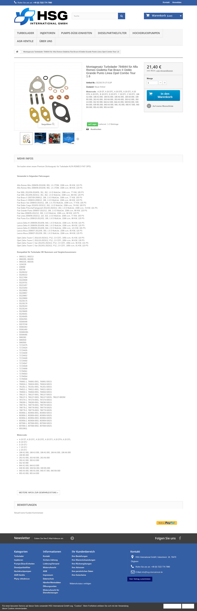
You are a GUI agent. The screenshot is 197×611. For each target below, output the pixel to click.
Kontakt (166, 2)
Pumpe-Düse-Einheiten (76, 33)
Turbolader (25, 33)
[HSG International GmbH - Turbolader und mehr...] (40, 16)
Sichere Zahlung (50, 560)
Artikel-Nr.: (91, 83)
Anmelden (176, 2)
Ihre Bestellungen (80, 556)
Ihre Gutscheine (79, 575)
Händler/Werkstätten (52, 582)
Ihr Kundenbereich (83, 551)
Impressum (48, 575)
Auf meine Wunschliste (162, 106)
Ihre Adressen (78, 567)
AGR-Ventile (25, 41)
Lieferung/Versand (51, 564)
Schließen (188, 606)
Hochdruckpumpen (146, 33)
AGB (45, 571)
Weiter (77, 138)
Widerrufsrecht (49, 567)
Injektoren (47, 33)
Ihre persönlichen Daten (82, 571)
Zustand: (90, 87)
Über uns (45, 41)
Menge (150, 78)
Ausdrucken (96, 129)
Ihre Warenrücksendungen (83, 560)
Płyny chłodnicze (22, 579)
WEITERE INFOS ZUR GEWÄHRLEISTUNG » (38, 492)
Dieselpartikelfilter (112, 33)
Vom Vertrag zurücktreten (139, 579)
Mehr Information (172, 606)
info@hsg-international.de (152, 572)
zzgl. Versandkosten (164, 70)
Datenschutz (48, 579)
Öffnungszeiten (50, 586)
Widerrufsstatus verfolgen (80, 583)
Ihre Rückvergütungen (82, 564)
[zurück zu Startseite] (17, 52)
